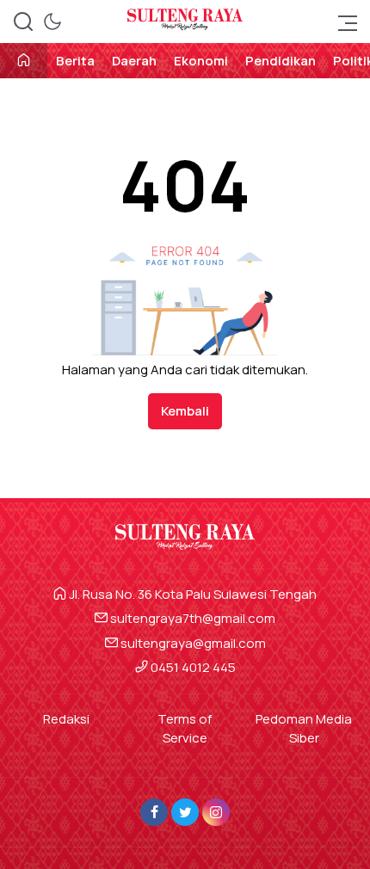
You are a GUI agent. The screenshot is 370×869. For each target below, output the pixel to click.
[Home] (23, 61)
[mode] (52, 21)
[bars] (342, 21)
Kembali (185, 411)
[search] (23, 21)
